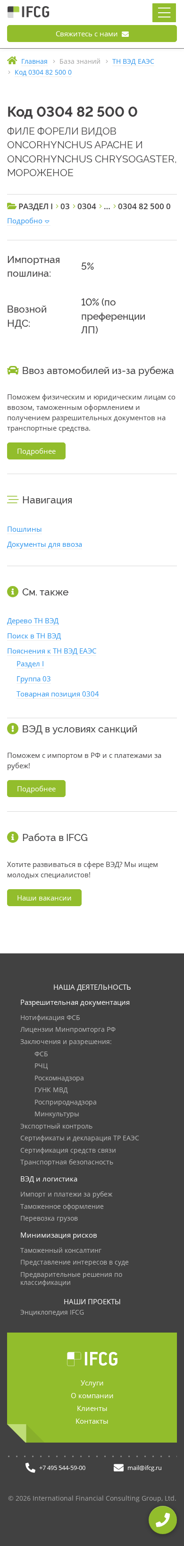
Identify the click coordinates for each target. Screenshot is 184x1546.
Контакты (92, 1421)
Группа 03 (34, 678)
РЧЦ (41, 1066)
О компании (92, 1395)
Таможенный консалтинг (60, 1251)
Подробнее (36, 451)
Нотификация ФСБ (50, 1018)
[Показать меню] (164, 12)
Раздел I (30, 663)
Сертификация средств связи (68, 1151)
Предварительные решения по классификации (71, 1279)
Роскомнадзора (59, 1078)
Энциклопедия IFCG (52, 1312)
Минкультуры (56, 1114)
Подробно (24, 220)
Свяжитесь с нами (88, 33)
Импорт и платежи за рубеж (66, 1194)
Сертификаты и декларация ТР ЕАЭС (79, 1138)
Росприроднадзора (65, 1102)
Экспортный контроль (56, 1126)
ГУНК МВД (51, 1090)
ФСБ (41, 1054)
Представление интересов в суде (74, 1262)
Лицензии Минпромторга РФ (68, 1030)
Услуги (92, 1382)
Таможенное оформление (62, 1207)
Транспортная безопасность (66, 1162)
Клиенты (92, 1408)
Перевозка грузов (49, 1219)
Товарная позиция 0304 (58, 693)
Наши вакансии (44, 897)
